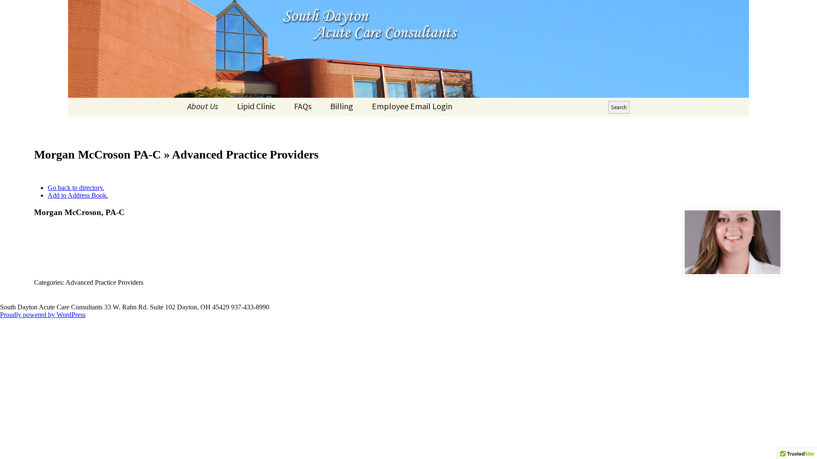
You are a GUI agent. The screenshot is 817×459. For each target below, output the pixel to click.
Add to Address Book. (78, 195)
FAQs (302, 106)
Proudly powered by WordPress (43, 314)
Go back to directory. (76, 187)
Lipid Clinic (256, 106)
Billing (341, 106)
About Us (202, 106)
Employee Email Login (412, 106)
